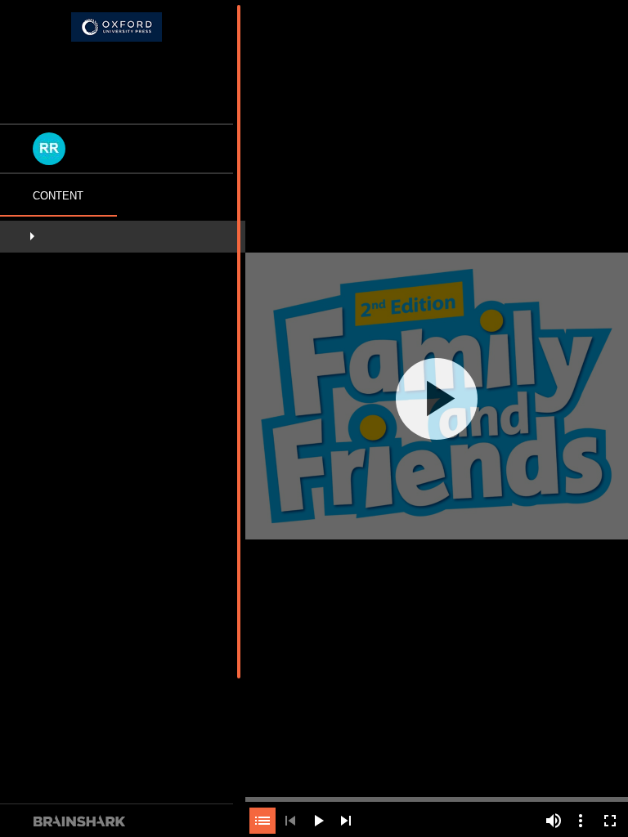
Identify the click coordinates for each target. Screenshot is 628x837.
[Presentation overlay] (436, 398)
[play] (437, 399)
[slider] (436, 797)
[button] (122, 240)
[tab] (58, 199)
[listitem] (122, 240)
